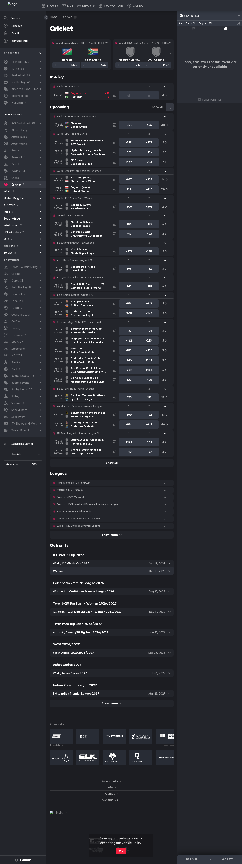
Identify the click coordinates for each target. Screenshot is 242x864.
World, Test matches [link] (69, 86)
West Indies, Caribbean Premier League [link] (79, 406)
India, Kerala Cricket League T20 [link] (75, 295)
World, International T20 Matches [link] (76, 116)
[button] (135, 6)
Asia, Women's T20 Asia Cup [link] (73, 482)
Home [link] (53, 17)
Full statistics (211, 99)
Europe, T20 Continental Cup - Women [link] (79, 518)
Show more (110, 535)
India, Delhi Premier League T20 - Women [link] (80, 277)
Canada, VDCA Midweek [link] (70, 497)
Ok (121, 851)
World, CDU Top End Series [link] (72, 133)
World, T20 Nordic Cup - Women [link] (75, 198)
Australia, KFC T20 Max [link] (70, 215)
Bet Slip (192, 859)
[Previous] (53, 53)
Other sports (13, 114)
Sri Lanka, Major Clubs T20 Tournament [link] (79, 322)
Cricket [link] (67, 17)
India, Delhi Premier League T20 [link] (75, 260)
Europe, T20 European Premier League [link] (78, 525)
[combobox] (23, 454)
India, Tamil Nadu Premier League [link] (76, 388)
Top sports (11, 53)
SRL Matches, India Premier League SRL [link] (79, 433)
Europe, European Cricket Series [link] (75, 511)
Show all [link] (157, 107)
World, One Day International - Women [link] (79, 170)
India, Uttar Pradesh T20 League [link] (75, 242)
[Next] (170, 53)
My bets (227, 859)
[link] (21, 5)
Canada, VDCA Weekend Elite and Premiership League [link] (88, 504)
